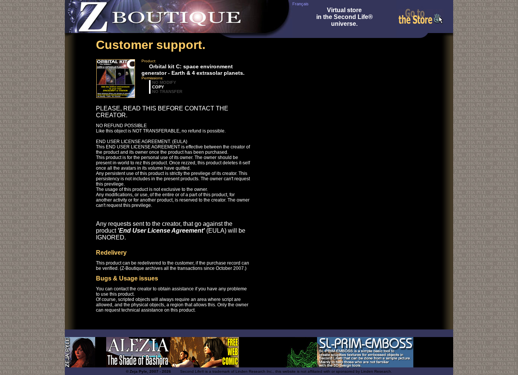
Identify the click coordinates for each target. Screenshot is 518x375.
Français (300, 4)
